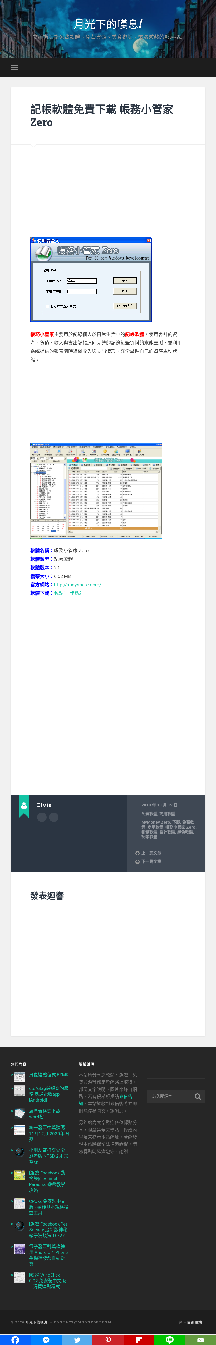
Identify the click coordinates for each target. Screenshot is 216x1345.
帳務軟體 (149, 832)
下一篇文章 (151, 861)
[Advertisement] (108, 181)
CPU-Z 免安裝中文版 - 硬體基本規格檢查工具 (48, 1207)
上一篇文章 (151, 853)
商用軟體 (167, 813)
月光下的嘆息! (108, 23)
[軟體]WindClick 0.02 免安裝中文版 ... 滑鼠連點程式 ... (47, 1280)
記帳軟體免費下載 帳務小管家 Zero (101, 115)
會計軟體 (167, 832)
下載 (176, 822)
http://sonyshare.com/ (77, 584)
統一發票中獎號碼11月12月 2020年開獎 (49, 1133)
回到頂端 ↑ (196, 1322)
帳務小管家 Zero (180, 827)
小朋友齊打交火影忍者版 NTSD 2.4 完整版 (48, 1156)
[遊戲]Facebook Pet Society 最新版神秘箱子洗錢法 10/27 (48, 1229)
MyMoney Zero (155, 822)
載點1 (60, 593)
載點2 (76, 593)
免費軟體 (149, 813)
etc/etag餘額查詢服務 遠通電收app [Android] (48, 1094)
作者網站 (53, 817)
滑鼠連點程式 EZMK (48, 1074)
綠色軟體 (185, 832)
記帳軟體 (149, 836)
